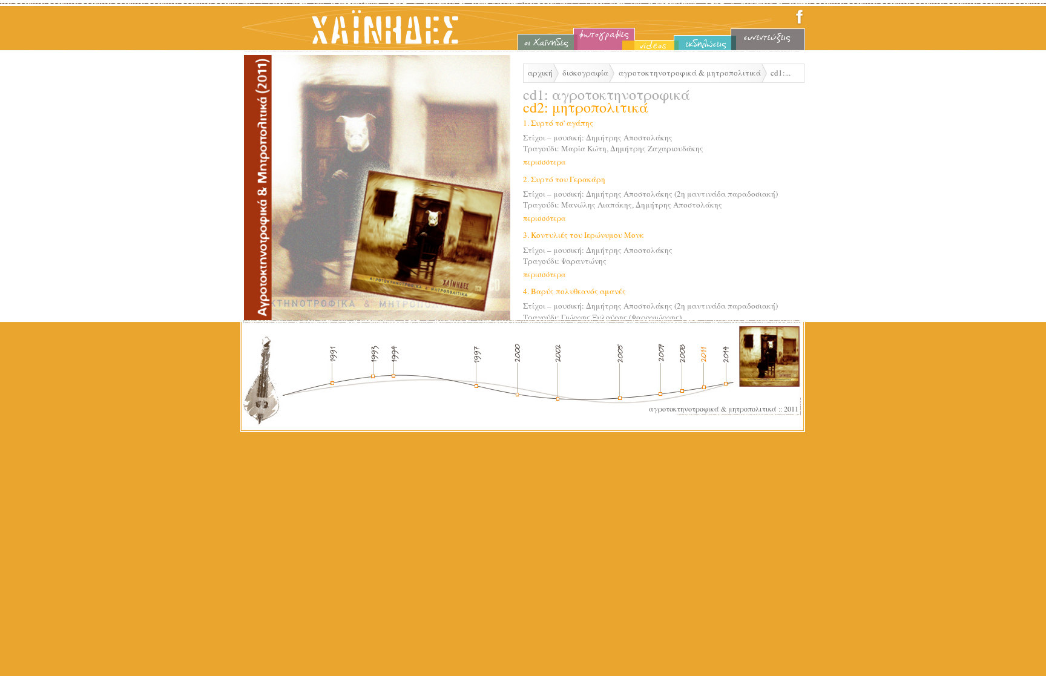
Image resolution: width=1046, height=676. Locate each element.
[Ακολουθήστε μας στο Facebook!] (799, 23)
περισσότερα (544, 161)
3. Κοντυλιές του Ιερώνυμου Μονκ (583, 234)
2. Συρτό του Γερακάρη (564, 179)
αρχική (540, 72)
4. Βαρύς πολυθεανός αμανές (574, 291)
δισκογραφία (585, 72)
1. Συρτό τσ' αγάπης (558, 122)
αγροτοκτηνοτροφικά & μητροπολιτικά (690, 72)
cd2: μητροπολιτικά (585, 107)
